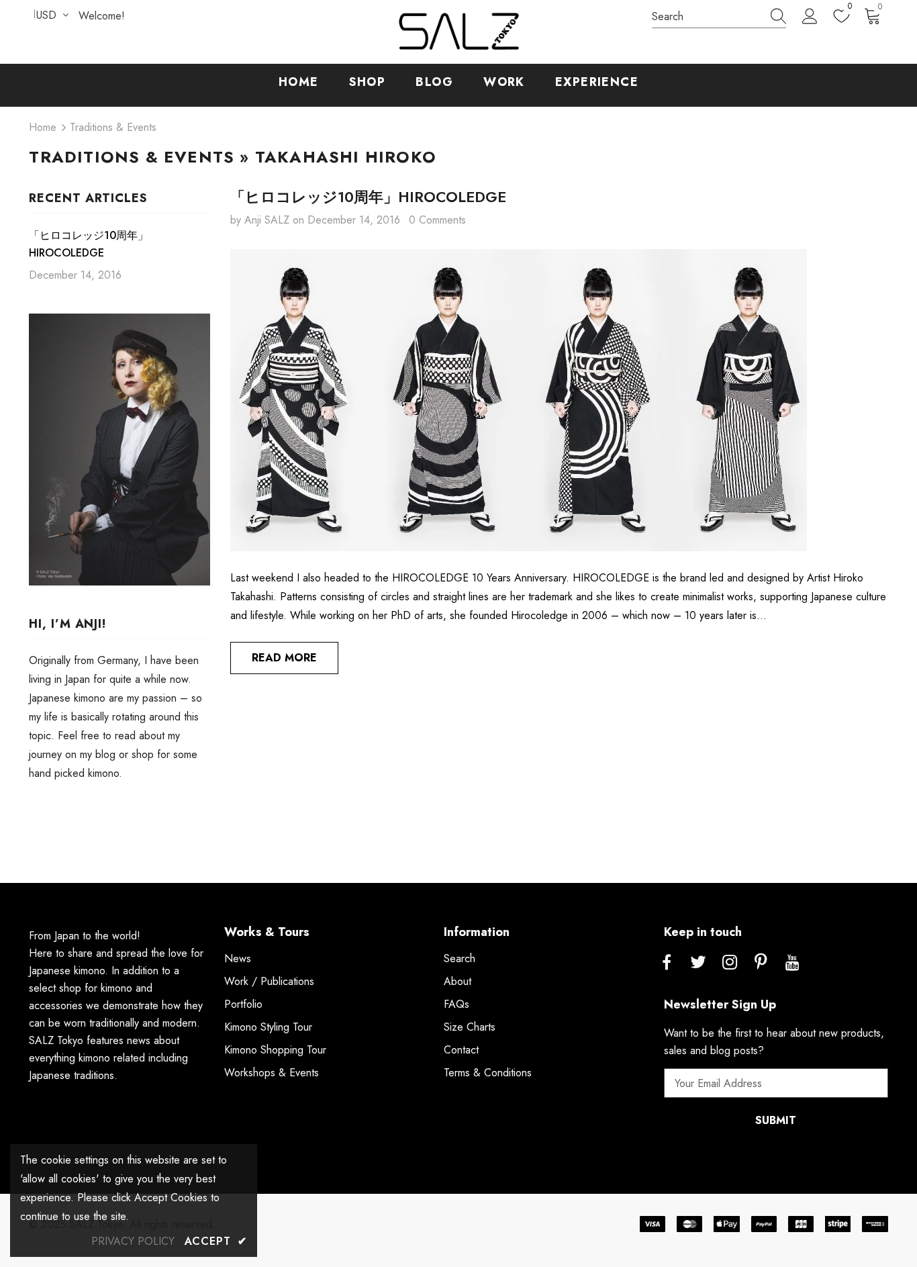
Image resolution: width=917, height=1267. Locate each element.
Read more (284, 657)
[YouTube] (793, 963)
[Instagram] (730, 963)
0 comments (437, 220)
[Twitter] (698, 963)
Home (42, 127)
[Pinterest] (761, 963)
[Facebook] (667, 963)
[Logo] (458, 31)
